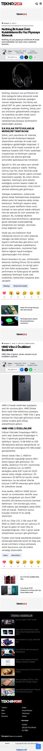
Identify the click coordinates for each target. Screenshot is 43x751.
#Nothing (6, 286)
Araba (24, 707)
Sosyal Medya (27, 710)
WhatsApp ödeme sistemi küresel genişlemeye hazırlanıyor (28, 321)
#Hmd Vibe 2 (16, 555)
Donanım (4, 716)
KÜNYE (24, 725)
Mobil (13, 23)
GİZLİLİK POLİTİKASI (29, 727)
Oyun (3, 713)
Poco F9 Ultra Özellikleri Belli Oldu (29, 578)
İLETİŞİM (25, 730)
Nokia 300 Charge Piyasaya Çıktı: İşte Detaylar (29, 309)
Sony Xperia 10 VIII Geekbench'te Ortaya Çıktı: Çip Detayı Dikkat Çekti (30, 590)
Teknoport (6, 23)
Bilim (3, 710)
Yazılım (24, 716)
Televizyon (26, 713)
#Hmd (5, 555)
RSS (8, 743)
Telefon (14, 343)
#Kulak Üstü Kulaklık (20, 286)
